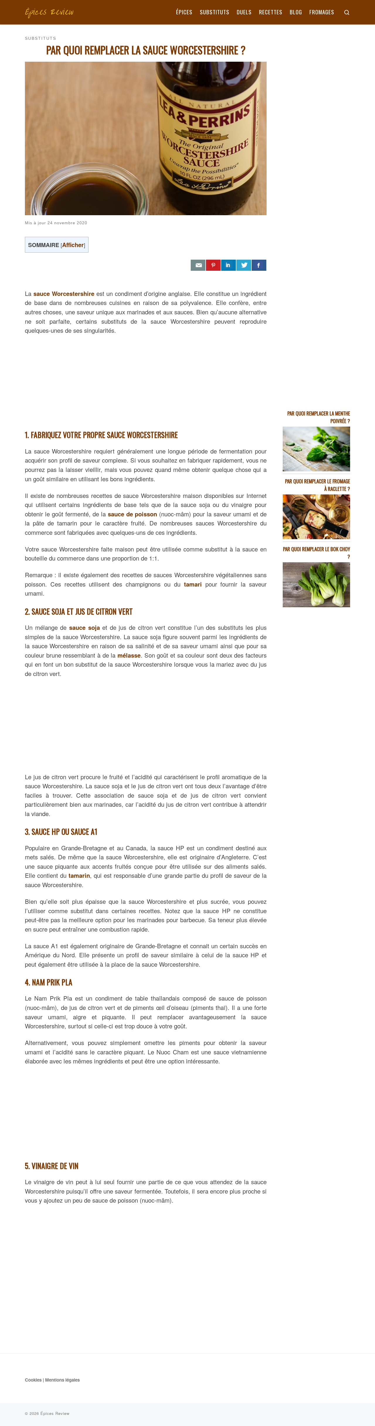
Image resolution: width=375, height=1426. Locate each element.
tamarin (79, 875)
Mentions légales (62, 1380)
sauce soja (84, 627)
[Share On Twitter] (243, 265)
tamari (193, 584)
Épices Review (54, 1413)
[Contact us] (198, 265)
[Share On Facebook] (259, 265)
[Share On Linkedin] (228, 265)
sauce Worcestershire (63, 293)
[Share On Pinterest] (213, 265)
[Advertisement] (146, 381)
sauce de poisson (132, 514)
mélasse (129, 655)
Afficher (73, 244)
